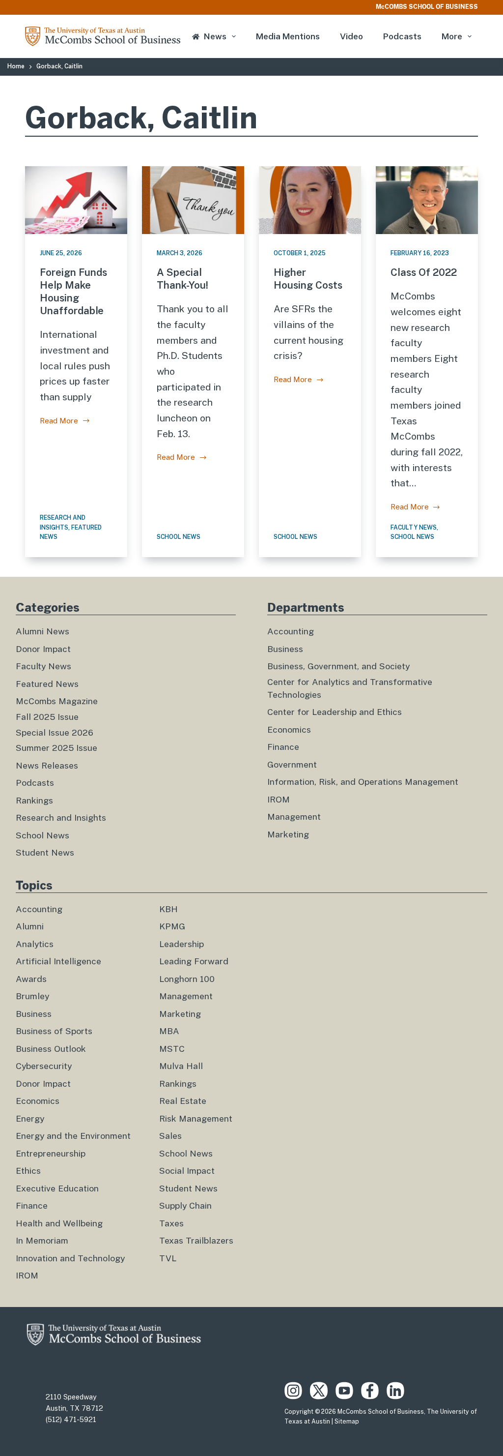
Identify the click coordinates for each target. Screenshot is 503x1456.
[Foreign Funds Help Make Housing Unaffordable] (76, 200)
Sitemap (347, 1421)
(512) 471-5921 (71, 1420)
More (452, 36)
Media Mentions (288, 36)
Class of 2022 (424, 272)
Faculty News (414, 527)
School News (178, 537)
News (215, 36)
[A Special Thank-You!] (193, 200)
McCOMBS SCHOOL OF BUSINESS (427, 6)
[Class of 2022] (427, 200)
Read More (63, 421)
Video (351, 36)
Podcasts (402, 36)
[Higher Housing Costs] (310, 200)
